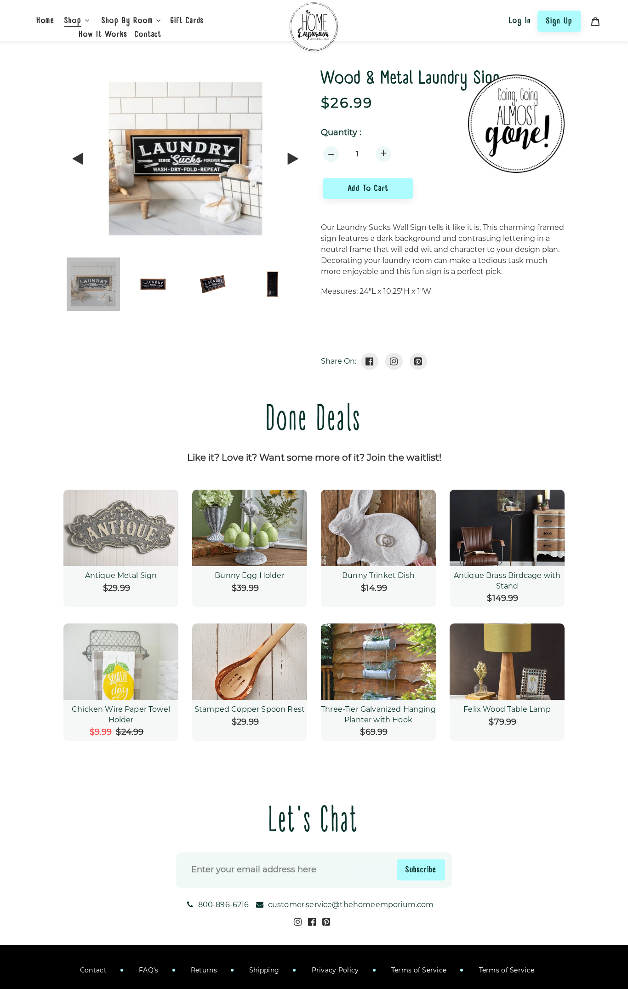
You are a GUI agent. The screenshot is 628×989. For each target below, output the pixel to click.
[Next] (292, 159)
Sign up (559, 21)
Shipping (263, 970)
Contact (93, 970)
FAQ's (148, 970)
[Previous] (78, 159)
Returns (203, 970)
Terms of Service (418, 970)
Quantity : (341, 132)
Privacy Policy (334, 970)
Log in (520, 20)
